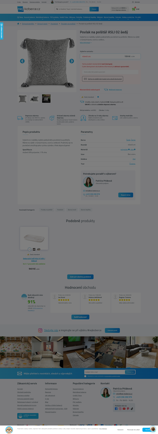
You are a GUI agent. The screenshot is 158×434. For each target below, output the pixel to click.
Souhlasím (148, 429)
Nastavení (120, 429)
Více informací (103, 428)
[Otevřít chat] (153, 429)
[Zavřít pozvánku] (154, 409)
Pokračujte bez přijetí (133, 429)
